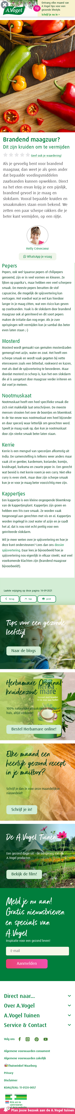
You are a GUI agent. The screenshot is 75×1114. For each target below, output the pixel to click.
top (28, 599)
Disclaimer (10, 1080)
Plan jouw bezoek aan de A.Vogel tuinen (42, 1110)
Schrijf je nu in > (51, 14)
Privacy (8, 1073)
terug (9, 599)
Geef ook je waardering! (46, 155)
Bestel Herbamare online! (33, 729)
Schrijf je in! (21, 809)
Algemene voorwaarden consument (27, 1051)
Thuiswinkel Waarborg (22, 1065)
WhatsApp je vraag (39, 256)
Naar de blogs (23, 651)
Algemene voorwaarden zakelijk (25, 1058)
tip (37, 8)
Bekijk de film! (24, 874)
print (46, 599)
